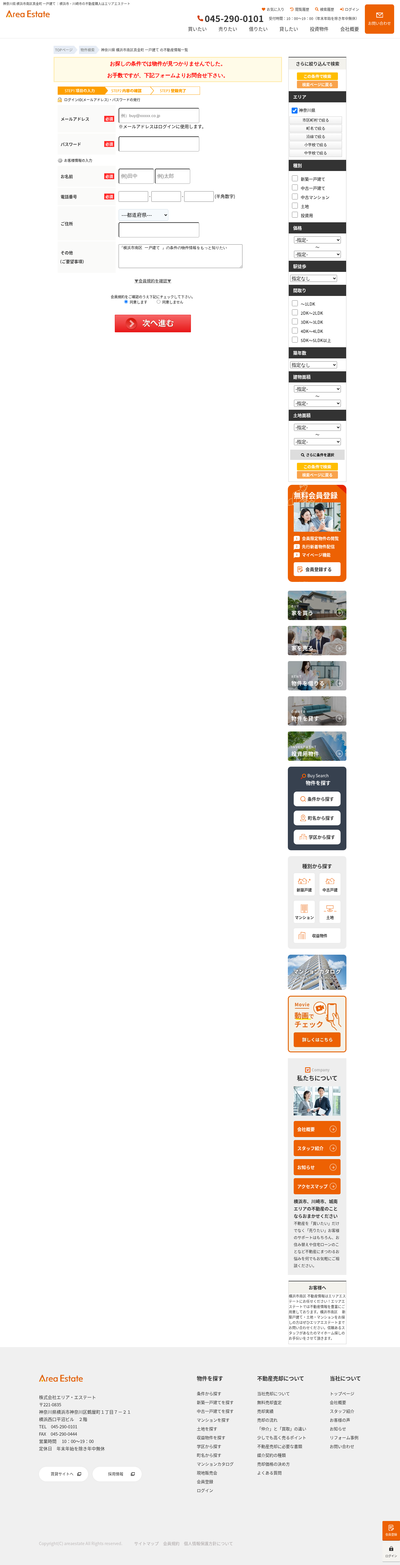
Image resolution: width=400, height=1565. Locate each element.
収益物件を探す (211, 1437)
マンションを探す (213, 1420)
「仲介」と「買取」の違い (281, 1429)
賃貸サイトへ (62, 1473)
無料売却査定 (269, 1402)
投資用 (307, 215)
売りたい (227, 28)
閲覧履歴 (302, 9)
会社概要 (349, 28)
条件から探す (320, 799)
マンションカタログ (215, 1464)
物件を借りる (308, 680)
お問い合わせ (379, 23)
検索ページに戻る (317, 84)
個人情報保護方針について (208, 1543)
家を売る (302, 645)
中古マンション (315, 197)
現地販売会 (207, 1473)
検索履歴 (327, 9)
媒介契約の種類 (271, 1455)
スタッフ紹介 (310, 1148)
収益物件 (319, 935)
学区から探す (322, 837)
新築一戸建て (313, 179)
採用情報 (115, 1473)
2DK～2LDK (312, 313)
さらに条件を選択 (320, 454)
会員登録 (391, 1534)
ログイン (352, 9)
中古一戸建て (313, 188)
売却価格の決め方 (273, 1464)
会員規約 (171, 1543)
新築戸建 (304, 889)
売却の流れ (267, 1420)
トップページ (342, 1393)
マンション (304, 917)
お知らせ (306, 1167)
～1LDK (308, 303)
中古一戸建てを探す (215, 1411)
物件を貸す (305, 715)
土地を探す (207, 1429)
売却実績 (265, 1411)
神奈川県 (307, 110)
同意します (138, 301)
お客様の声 (340, 1420)
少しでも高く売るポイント (281, 1437)
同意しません (172, 301)
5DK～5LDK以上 (316, 340)
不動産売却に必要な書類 (279, 1446)
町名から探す (321, 818)
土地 (305, 206)
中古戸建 (330, 889)
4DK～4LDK (312, 331)
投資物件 (319, 28)
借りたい (258, 28)
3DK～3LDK (312, 322)
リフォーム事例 (344, 1437)
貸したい (288, 28)
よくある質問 (269, 1473)
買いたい (197, 28)
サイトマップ (146, 1543)
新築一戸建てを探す (215, 1402)
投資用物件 (305, 750)
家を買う (302, 610)
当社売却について (273, 1393)
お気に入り (275, 9)
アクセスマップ (312, 1186)
